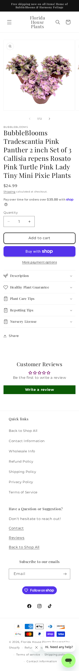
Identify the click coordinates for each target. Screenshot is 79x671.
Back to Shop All (23, 431)
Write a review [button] (39, 390)
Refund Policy (21, 461)
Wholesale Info (22, 451)
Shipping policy (56, 654)
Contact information (42, 661)
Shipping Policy (22, 472)
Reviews (16, 538)
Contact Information (27, 441)
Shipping (10, 191)
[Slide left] (29, 119)
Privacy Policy (21, 482)
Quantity (11, 212)
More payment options (39, 262)
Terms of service (28, 654)
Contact (16, 528)
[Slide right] (49, 119)
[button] (9, 22)
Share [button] (14, 336)
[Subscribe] (65, 574)
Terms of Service (23, 492)
